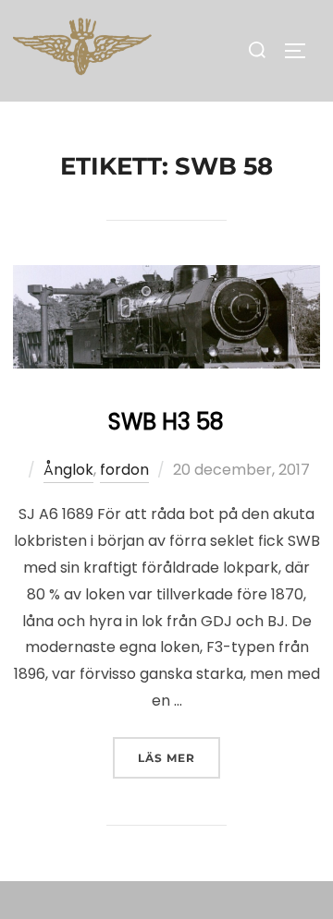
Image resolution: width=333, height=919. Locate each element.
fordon (124, 469)
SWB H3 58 (166, 421)
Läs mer (179, 757)
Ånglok (68, 469)
